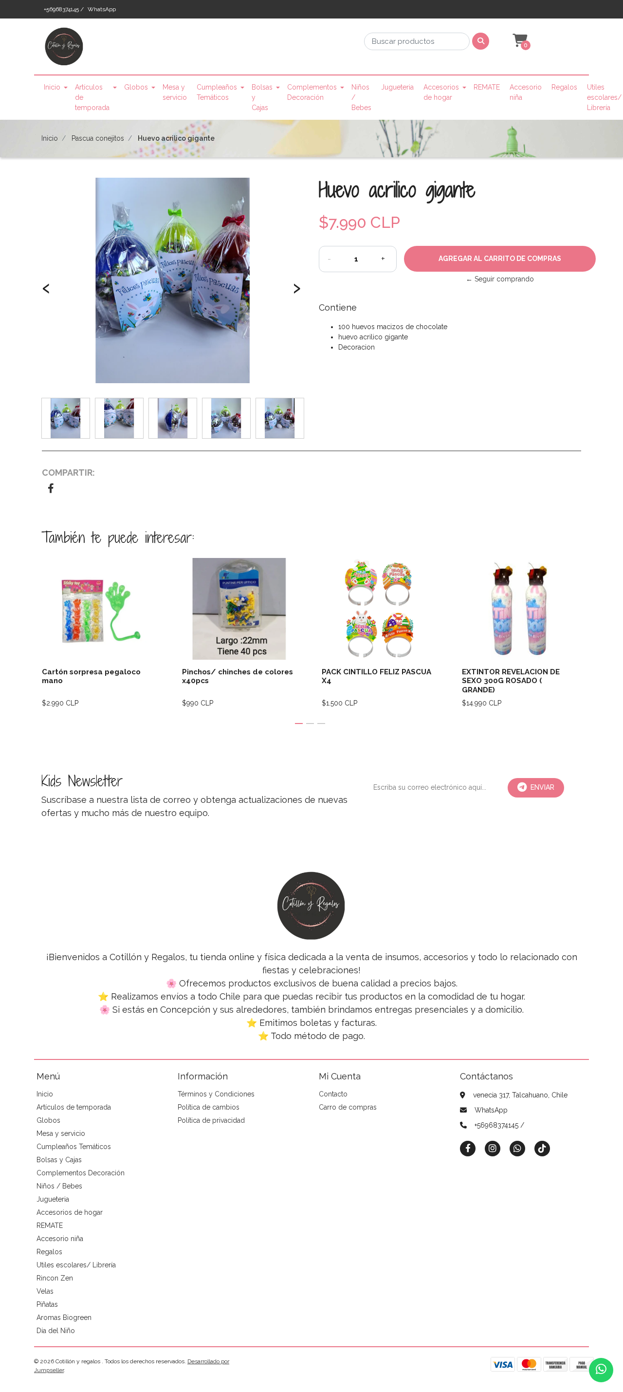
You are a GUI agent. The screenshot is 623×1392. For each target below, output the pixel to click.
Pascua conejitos (98, 138)
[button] (519, 41)
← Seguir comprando (500, 279)
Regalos (564, 87)
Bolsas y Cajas (262, 97)
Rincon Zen (55, 1278)
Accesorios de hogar (441, 92)
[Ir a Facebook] (468, 1148)
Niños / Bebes (361, 97)
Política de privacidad (211, 1120)
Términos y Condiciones (216, 1094)
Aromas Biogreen (64, 1317)
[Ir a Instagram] (492, 1148)
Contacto (333, 1094)
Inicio (52, 87)
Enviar (542, 787)
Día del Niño (56, 1331)
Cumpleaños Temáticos (217, 92)
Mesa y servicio (175, 92)
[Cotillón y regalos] (64, 50)
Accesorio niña (526, 92)
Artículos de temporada (92, 97)
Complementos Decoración (312, 92)
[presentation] (46, 292)
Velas (45, 1291)
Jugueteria (397, 87)
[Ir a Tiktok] (542, 1148)
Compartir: (68, 472)
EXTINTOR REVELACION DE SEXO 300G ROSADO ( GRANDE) (511, 681)
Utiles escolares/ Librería (604, 97)
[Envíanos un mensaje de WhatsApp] (601, 1370)
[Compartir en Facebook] (51, 489)
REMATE (487, 87)
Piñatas (47, 1304)
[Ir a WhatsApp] (517, 1148)
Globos (136, 87)
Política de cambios (208, 1107)
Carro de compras (348, 1107)
